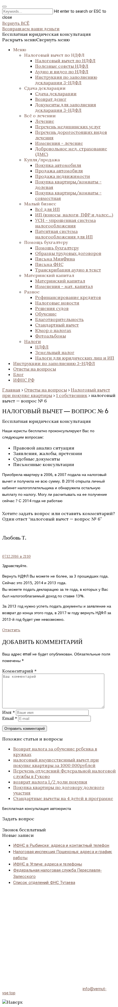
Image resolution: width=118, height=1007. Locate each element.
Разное (32, 292)
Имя (8, 712)
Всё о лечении (40, 115)
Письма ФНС (49, 264)
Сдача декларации (45, 88)
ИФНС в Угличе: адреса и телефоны (47, 864)
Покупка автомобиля (58, 165)
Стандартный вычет (57, 325)
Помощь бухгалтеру (46, 242)
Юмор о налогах (53, 330)
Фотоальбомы (50, 336)
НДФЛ (42, 347)
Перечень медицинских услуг (68, 126)
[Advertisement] (59, 930)
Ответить (11, 630)
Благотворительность (59, 319)
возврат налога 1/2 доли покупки (50, 782)
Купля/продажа (42, 159)
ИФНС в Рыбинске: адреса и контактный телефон (61, 845)
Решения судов (52, 308)
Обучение (46, 314)
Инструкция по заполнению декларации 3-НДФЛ (66, 79)
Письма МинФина (55, 259)
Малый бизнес (40, 203)
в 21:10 (16, 556)
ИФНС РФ (23, 380)
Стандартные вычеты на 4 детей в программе (63, 798)
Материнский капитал (49, 275)
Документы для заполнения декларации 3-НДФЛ (65, 107)
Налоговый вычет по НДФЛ (54, 55)
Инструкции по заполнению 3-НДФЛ (54, 363)
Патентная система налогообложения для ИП (64, 233)
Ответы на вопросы (34, 369)
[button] (36, 39)
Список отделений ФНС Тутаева (44, 882)
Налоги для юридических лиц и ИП (74, 358)
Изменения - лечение (59, 143)
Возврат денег (50, 99)
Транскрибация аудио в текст (68, 270)
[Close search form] (4, 6)
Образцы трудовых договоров (68, 253)
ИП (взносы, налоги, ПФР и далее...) (74, 214)
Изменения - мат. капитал (64, 286)
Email (9, 718)
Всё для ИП (47, 209)
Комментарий (19, 671)
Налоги (32, 341)
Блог (18, 374)
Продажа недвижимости (62, 176)
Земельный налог (54, 352)
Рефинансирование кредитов (68, 297)
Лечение (44, 121)
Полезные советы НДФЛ (61, 66)
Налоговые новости (57, 303)
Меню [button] (19, 49)
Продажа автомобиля (59, 170)
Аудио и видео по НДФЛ (61, 71)
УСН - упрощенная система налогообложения (65, 222)
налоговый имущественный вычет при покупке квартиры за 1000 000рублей (56, 762)
